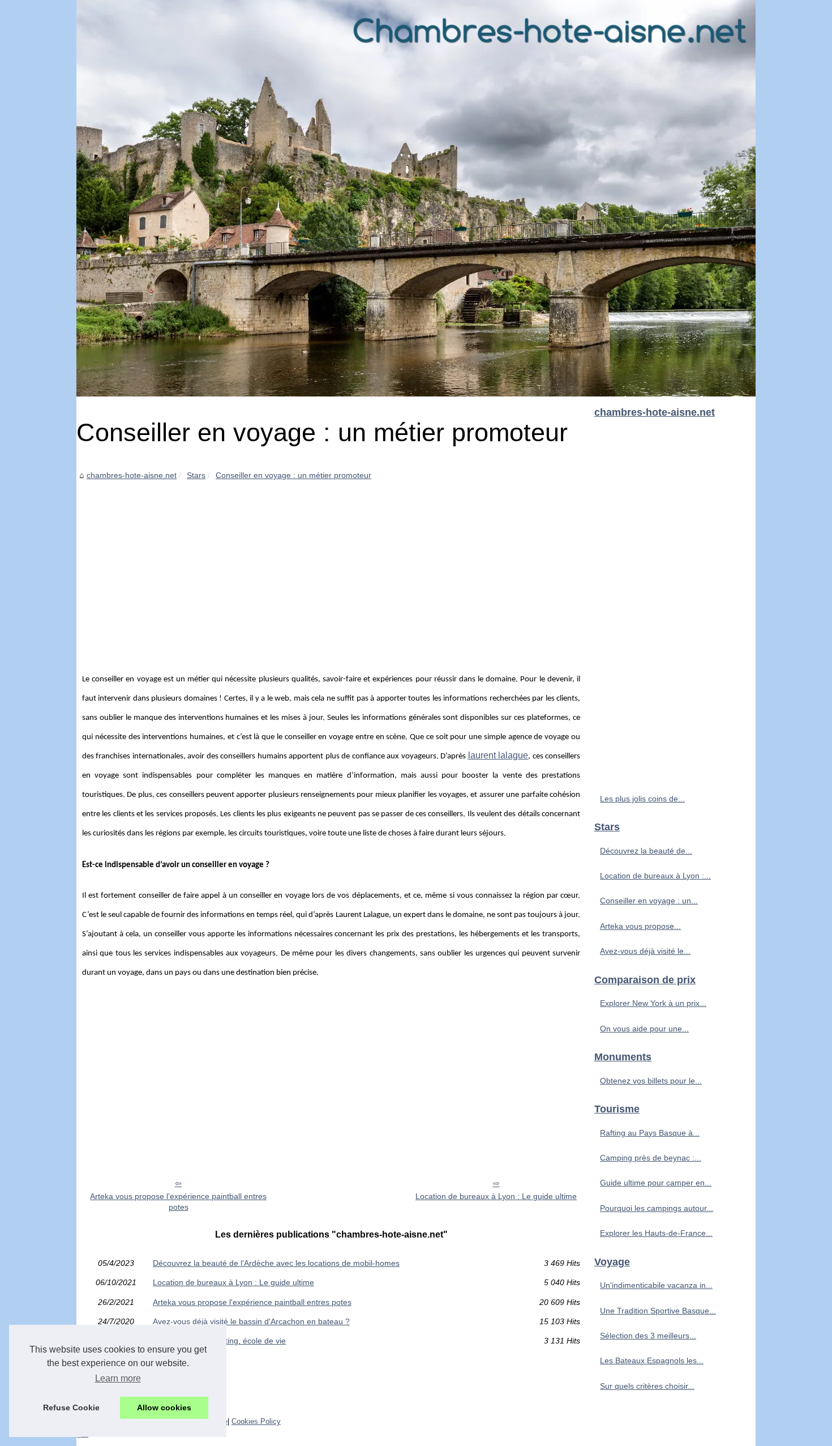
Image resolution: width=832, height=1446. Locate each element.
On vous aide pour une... (644, 1028)
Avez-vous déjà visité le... (645, 951)
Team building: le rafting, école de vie (219, 1341)
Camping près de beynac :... (650, 1157)
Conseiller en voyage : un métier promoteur (293, 475)
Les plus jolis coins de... (642, 798)
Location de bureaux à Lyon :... (655, 875)
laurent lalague (498, 755)
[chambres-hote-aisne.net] (416, 198)
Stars (196, 475)
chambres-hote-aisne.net (132, 475)
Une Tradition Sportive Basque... (658, 1310)
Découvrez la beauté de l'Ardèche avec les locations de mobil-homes (276, 1263)
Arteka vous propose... (640, 926)
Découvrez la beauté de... (646, 850)
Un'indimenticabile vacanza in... (656, 1285)
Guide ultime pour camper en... (655, 1182)
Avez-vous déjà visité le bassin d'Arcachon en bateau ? (251, 1321)
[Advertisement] (331, 567)
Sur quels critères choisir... (647, 1385)
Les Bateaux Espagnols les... (652, 1360)
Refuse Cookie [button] (71, 1407)
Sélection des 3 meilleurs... (648, 1335)
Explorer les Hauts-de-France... (656, 1233)
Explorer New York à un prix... (653, 1003)
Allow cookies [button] (164, 1407)
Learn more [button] (118, 1378)
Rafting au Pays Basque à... (650, 1132)
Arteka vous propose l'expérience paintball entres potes (178, 1202)
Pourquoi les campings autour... (656, 1208)
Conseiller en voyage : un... (649, 900)
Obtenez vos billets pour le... (651, 1080)
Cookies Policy (256, 1421)
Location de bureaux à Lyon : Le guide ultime (496, 1196)
